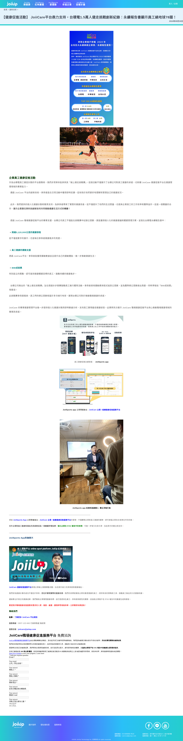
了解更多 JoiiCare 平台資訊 (26, 617)
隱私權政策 (45, 725)
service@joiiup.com (129, 736)
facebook (149, 725)
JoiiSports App (20, 520)
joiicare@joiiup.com (27, 629)
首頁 (5, 10)
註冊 (176, 4)
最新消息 (13, 10)
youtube (165, 725)
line (157, 725)
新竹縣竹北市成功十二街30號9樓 (161, 734)
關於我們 (32, 725)
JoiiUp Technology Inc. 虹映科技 (87, 739)
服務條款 (58, 725)
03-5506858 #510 (128, 734)
